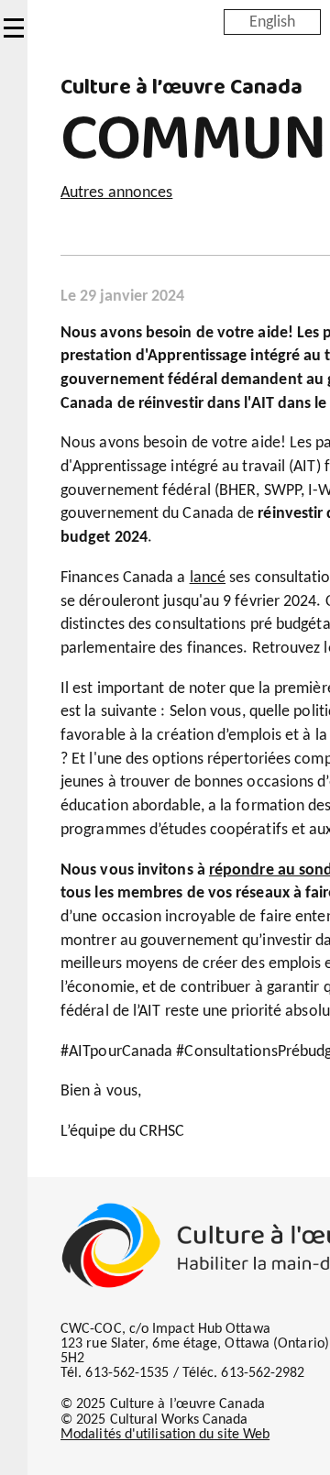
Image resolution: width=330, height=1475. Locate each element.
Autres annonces (116, 193)
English (272, 21)
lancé (208, 578)
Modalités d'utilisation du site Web (165, 1434)
